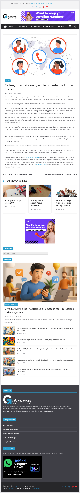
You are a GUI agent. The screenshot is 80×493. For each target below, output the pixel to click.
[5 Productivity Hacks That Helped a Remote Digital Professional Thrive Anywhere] (40, 282)
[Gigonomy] (5, 26)
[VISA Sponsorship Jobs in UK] (14, 186)
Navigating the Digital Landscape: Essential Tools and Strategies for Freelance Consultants (42, 370)
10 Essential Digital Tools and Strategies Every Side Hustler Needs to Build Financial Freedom (50, 4)
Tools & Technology (9, 438)
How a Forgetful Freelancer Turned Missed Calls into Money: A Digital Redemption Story (45, 360)
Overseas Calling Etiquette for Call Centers (59, 174)
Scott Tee (19, 316)
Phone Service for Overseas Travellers (19, 174)
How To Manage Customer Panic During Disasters (64, 203)
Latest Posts (35, 26)
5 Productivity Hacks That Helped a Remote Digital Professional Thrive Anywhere (39, 310)
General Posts (48, 26)
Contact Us (61, 26)
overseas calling (41, 164)
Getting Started (8, 425)
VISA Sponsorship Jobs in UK (13, 201)
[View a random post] (75, 26)
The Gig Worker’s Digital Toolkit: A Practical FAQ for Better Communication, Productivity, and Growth (46, 329)
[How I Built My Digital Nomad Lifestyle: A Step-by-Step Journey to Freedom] (9, 341)
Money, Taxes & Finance (11, 433)
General (7, 80)
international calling (32, 157)
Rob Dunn (18, 93)
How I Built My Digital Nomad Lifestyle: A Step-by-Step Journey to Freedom (41, 340)
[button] (26, 26)
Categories (21, 26)
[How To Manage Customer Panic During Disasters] (65, 186)
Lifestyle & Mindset (9, 442)
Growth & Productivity (11, 304)
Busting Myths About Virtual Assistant (37, 203)
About (11, 26)
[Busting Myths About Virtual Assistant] (40, 186)
